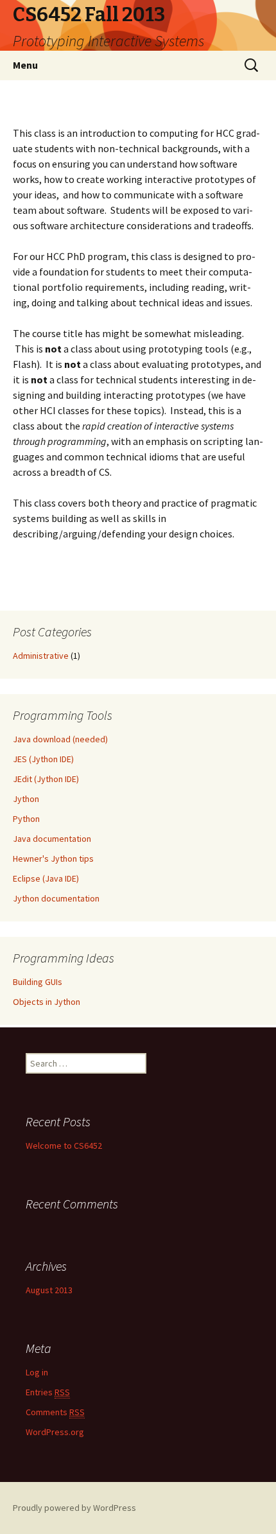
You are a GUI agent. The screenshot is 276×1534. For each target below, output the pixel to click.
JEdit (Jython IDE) (46, 779)
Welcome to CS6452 (64, 1145)
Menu (25, 64)
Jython (26, 799)
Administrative (41, 655)
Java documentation (52, 838)
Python (26, 818)
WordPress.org (55, 1432)
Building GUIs (37, 982)
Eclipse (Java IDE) (46, 878)
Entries (48, 1392)
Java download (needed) (60, 739)
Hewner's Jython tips (53, 858)
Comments (55, 1412)
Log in (37, 1372)
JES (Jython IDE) (43, 759)
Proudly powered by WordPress (74, 1507)
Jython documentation (56, 898)
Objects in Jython (46, 1001)
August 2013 (49, 1290)
